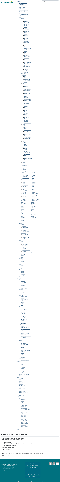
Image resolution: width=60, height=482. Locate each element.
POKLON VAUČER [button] (32, 476)
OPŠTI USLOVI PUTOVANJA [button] (32, 465)
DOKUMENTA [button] (32, 463)
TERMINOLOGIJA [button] (32, 469)
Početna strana (7, 449)
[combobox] (50, 1)
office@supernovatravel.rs (8, 468)
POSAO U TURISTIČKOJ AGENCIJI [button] (32, 474)
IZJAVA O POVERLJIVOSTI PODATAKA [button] (32, 472)
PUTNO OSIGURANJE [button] (33, 467)
